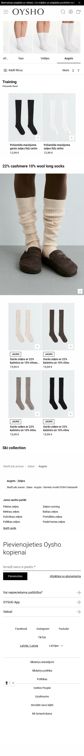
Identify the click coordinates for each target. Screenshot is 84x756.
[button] (78, 11)
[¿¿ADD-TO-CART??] (38, 138)
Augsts (42, 466)
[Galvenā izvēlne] (6, 12)
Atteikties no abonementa (65, 576)
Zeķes (31, 466)
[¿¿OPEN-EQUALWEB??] (9, 683)
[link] (70, 12)
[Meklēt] (63, 11)
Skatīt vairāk (9, 528)
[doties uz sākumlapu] (28, 11)
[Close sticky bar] (79, 2)
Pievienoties (15, 576)
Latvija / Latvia (29, 645)
